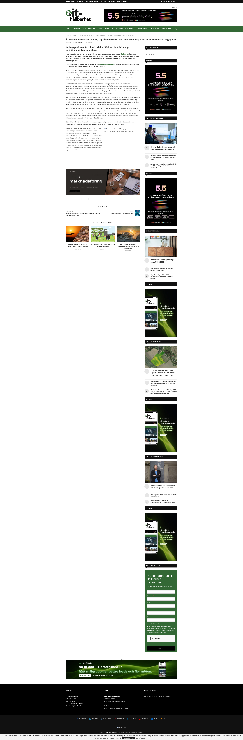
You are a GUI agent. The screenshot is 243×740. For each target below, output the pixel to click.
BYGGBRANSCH (129, 29)
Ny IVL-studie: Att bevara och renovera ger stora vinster (162, 486)
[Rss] (176, 1)
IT (112, 29)
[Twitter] (161, 1)
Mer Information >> (142, 738)
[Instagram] (164, 1)
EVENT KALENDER (166, 29)
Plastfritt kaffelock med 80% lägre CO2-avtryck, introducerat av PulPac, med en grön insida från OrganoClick (163, 392)
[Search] (176, 29)
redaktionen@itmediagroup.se (118, 708)
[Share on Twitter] (100, 206)
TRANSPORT (119, 29)
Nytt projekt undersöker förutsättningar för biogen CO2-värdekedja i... (103, 246)
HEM (68, 29)
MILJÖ (100, 29)
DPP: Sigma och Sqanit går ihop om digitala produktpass (162, 269)
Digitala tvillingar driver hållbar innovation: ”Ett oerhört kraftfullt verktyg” (161, 277)
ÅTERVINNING (76, 29)
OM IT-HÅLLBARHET (92, 1)
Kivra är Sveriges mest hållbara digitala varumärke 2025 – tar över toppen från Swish (163, 157)
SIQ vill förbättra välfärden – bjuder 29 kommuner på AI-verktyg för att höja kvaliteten (163, 383)
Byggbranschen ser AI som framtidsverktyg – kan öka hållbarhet (162, 501)
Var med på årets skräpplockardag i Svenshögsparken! (77, 245)
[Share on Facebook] (98, 206)
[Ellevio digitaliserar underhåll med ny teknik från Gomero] (161, 133)
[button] (103, 255)
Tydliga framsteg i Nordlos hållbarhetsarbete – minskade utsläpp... (128, 246)
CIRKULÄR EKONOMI (89, 29)
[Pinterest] (166, 1)
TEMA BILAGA (155, 29)
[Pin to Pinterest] (102, 206)
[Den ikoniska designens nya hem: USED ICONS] (161, 246)
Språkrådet (94, 199)
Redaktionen (79, 42)
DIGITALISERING (142, 29)
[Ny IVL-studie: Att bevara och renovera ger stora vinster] (161, 472)
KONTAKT (80, 1)
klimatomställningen (107, 64)
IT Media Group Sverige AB (136, 732)
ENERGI (107, 29)
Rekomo (124, 54)
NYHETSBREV (70, 1)
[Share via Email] (106, 206)
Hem (67, 35)
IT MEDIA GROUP (122, 1)
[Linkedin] (169, 1)
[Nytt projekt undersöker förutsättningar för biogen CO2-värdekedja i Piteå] (103, 234)
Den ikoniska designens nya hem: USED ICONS (162, 260)
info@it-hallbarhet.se (77, 706)
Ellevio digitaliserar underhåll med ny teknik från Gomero (163, 148)
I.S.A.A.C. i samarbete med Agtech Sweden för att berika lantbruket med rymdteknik (162, 372)
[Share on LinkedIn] (104, 206)
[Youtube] (171, 1)
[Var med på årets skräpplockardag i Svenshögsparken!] (77, 234)
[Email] (174, 1)
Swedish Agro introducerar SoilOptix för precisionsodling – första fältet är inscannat (163, 166)
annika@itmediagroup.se (117, 701)
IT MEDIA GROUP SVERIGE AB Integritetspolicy (157, 696)
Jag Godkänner (128, 738)
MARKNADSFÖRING (108, 1)
